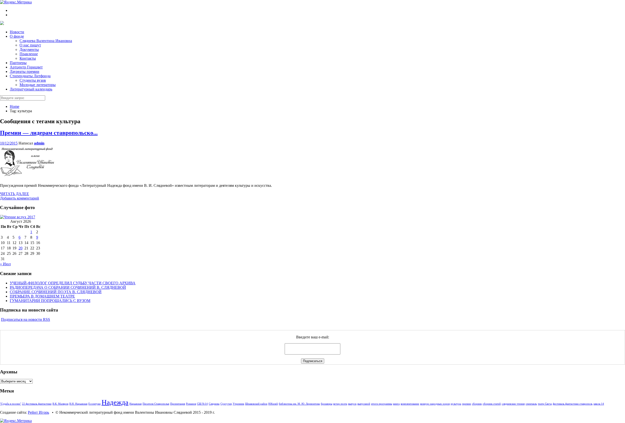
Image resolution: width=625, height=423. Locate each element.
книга (396, 403)
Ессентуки (94, 403)
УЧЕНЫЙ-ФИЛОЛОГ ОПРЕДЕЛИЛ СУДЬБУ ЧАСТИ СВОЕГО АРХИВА (72, 283)
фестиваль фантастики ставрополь (573, 403)
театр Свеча (545, 403)
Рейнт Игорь (38, 412)
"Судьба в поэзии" (10, 403)
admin (39, 143)
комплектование (410, 403)
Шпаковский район (256, 403)
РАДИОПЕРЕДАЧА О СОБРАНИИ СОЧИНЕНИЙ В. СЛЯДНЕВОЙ (68, 287)
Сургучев (226, 403)
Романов (191, 403)
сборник (477, 403)
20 (20, 248)
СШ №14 (202, 403)
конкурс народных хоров (435, 403)
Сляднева (214, 403)
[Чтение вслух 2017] (17, 217)
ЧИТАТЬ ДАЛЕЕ (14, 194)
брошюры (326, 403)
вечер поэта (340, 403)
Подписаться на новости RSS (25, 319)
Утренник (238, 403)
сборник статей (492, 403)
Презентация (177, 403)
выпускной (363, 403)
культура (456, 403)
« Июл (5, 264)
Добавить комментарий (19, 198)
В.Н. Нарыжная (78, 403)
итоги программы (381, 403)
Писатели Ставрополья (156, 403)
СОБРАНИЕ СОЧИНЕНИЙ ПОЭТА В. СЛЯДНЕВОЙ (56, 292)
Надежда (115, 402)
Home (14, 106)
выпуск (352, 403)
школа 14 (599, 403)
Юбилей (273, 403)
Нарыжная (135, 403)
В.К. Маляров (60, 403)
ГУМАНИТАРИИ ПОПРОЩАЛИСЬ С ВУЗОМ (50, 301)
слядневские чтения (513, 403)
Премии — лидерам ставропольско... (49, 133)
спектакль (531, 403)
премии (466, 403)
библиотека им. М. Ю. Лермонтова (299, 403)
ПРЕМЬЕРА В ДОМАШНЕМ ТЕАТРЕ (42, 296)
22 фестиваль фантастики (37, 403)
